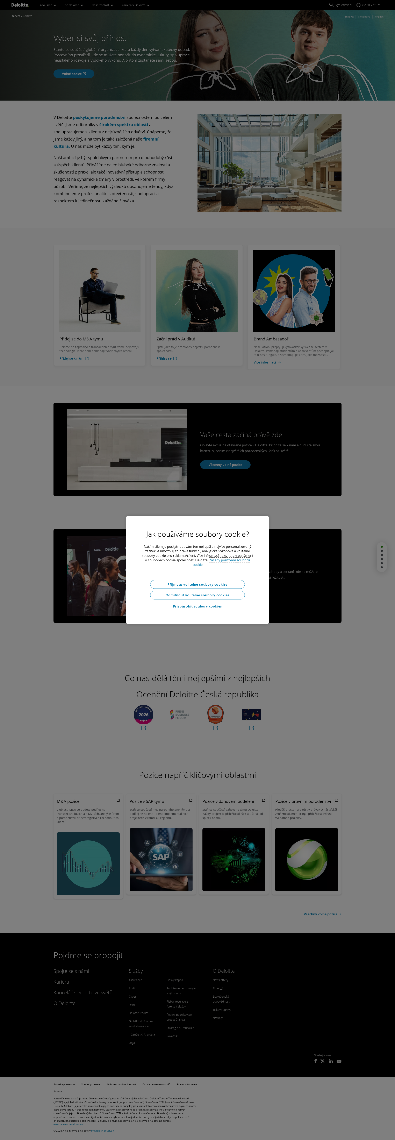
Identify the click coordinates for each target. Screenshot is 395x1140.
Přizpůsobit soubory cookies (197, 606)
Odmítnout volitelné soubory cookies (198, 595)
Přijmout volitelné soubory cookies (197, 584)
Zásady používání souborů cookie (221, 562)
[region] (197, 570)
